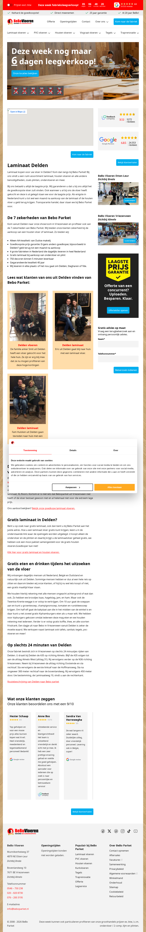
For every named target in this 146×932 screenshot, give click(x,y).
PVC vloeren (81, 858)
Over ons (100, 21)
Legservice (81, 886)
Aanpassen (71, 487)
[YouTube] (135, 831)
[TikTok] (129, 831)
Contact (86, 21)
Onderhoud (115, 882)
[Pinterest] (116, 831)
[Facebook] (103, 831)
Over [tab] (115, 450)
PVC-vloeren (40, 32)
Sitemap (113, 887)
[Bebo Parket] (20, 22)
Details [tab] (73, 450)
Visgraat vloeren (89, 32)
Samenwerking (117, 864)
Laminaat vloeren (16, 32)
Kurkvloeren (82, 868)
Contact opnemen (119, 850)
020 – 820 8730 (15, 892)
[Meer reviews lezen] (108, 117)
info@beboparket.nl (18, 908)
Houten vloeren (63, 32)
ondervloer (106, 925)
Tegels (109, 32)
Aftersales (114, 855)
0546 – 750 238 (15, 888)
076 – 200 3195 (15, 897)
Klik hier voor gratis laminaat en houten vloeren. (33, 552)
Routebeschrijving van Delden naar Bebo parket (33, 681)
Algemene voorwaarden (122, 873)
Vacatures (114, 859)
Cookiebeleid (116, 891)
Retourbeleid (116, 896)
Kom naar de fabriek (126, 21)
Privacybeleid (116, 869)
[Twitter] (109, 831)
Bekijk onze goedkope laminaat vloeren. (53, 508)
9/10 (121, 119)
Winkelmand (116, 878)
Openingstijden (68, 21)
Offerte (51, 21)
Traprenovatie (128, 32)
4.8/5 (123, 143)
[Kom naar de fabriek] (118, 193)
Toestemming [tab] (30, 450)
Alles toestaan (115, 487)
